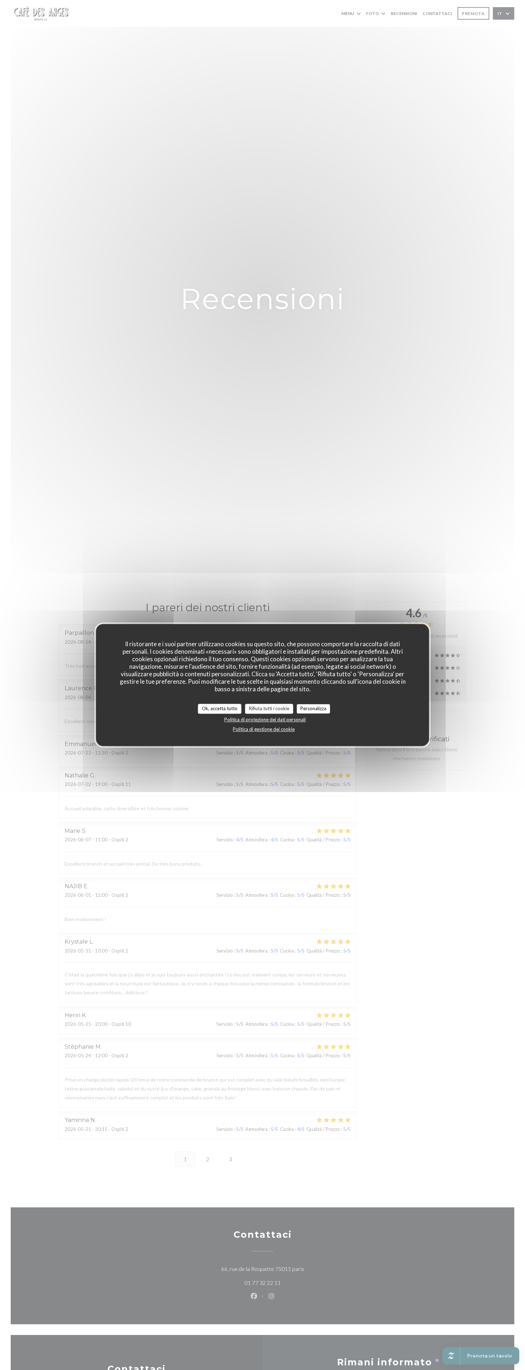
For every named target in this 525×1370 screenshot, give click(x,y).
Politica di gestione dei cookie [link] (264, 729)
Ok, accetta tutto (220, 708)
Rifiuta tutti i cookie (269, 708)
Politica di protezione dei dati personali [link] (265, 719)
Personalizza (313, 708)
